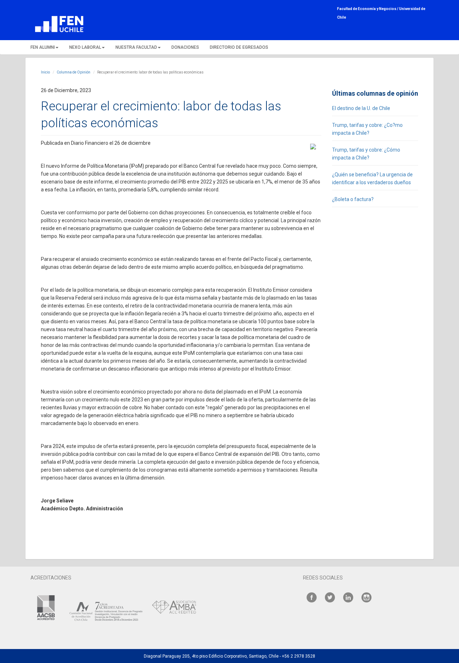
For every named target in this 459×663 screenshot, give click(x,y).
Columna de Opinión (73, 72)
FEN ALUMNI (42, 47)
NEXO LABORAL (85, 47)
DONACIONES (185, 47)
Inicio (45, 72)
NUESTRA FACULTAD (136, 47)
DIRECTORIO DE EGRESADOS (239, 47)
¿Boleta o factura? (353, 199)
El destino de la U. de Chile (361, 108)
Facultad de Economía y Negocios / (368, 9)
